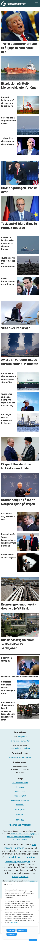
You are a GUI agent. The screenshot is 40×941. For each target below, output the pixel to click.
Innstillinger (33, 939)
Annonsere (20, 787)
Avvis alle (11, 930)
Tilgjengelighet (20, 796)
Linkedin (20, 815)
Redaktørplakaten (20, 840)
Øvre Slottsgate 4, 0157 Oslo (20, 757)
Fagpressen (32, 881)
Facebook (20, 805)
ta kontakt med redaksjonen (22, 857)
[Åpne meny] (36, 3)
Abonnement (20, 792)
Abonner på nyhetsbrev (20, 825)
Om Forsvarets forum (20, 783)
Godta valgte (22, 930)
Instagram (20, 810)
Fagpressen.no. (13, 922)
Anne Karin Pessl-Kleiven (20, 748)
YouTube (20, 820)
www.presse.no (20, 876)
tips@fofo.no (22, 737)
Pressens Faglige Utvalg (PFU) (18, 862)
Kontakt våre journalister (20, 741)
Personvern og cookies (20, 800)
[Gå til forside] (16, 3)
